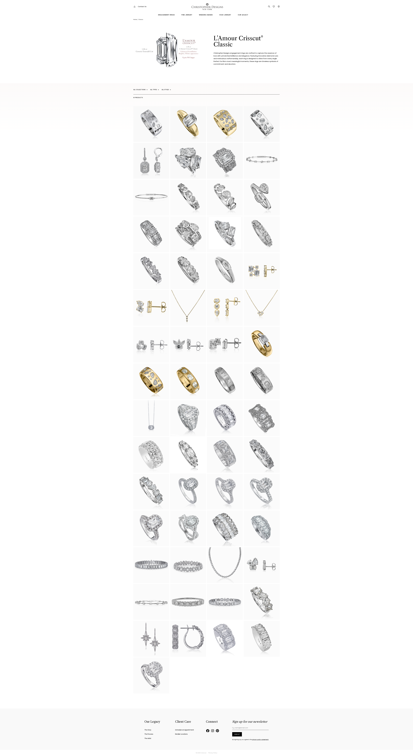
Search (269, 7)
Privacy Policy (212, 753)
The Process (148, 734)
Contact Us (142, 6)
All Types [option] (153, 90)
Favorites (274, 7)
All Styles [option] (165, 90)
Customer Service (134, 6)
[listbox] (140, 89)
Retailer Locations (181, 734)
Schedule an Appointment (184, 730)
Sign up (237, 734)
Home (135, 19)
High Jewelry (225, 15)
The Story (147, 730)
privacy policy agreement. (260, 739)
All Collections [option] (139, 90)
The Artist (147, 738)
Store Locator (278, 6)
